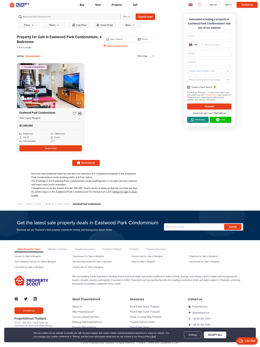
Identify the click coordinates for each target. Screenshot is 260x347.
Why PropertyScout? (83, 311)
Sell (135, 4)
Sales (29, 204)
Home (20, 204)
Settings (192, 334)
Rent (98, 4)
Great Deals (106, 25)
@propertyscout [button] (200, 312)
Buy (82, 4)
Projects (134, 249)
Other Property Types (28, 249)
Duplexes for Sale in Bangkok (204, 256)
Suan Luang (63, 204)
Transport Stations (112, 249)
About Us (77, 306)
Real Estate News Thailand (144, 306)
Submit (233, 226)
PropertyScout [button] (199, 306)
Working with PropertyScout (87, 322)
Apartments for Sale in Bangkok (205, 261)
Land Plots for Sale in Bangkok (29, 267)
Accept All (215, 334)
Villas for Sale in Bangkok (143, 261)
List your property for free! (85, 316)
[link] (153, 336)
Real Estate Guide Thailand (145, 311)
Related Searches (84, 249)
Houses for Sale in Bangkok (27, 256)
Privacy (141, 342)
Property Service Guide (142, 322)
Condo (38, 204)
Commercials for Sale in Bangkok (147, 256)
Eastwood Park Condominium (87, 204)
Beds (52, 25)
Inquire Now (50, 148)
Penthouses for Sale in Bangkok (88, 267)
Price (27, 25)
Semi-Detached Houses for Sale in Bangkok (35, 261)
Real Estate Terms (140, 327)
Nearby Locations (57, 249)
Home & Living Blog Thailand (145, 316)
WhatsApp (200, 119)
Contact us (247, 4)
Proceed (209, 106)
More (128, 25)
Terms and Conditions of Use (163, 342)
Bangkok (49, 204)
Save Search (116, 39)
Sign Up (213, 4)
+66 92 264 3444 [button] (201, 318)
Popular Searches (156, 249)
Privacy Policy (210, 95)
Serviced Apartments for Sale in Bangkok (92, 261)
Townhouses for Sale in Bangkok (88, 256)
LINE (223, 119)
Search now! (145, 16)
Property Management (84, 327)
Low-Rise (81, 25)
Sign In (228, 4)
